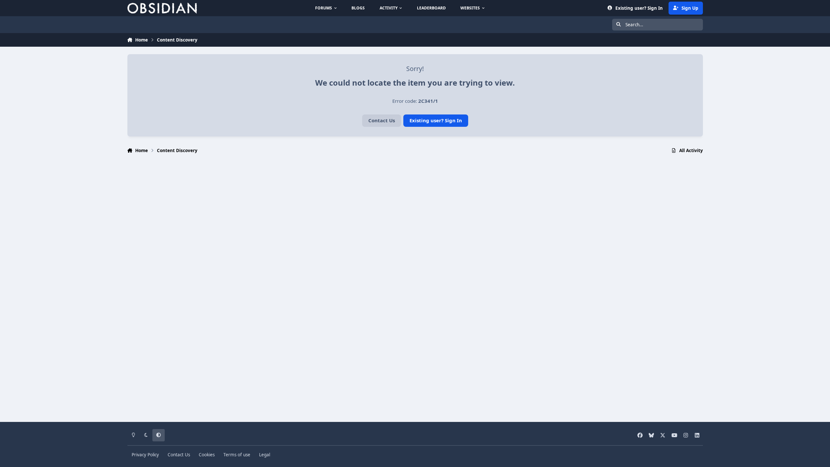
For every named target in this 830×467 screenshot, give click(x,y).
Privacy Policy (145, 455)
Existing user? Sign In (435, 120)
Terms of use (236, 455)
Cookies (207, 455)
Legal (264, 455)
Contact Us (381, 120)
